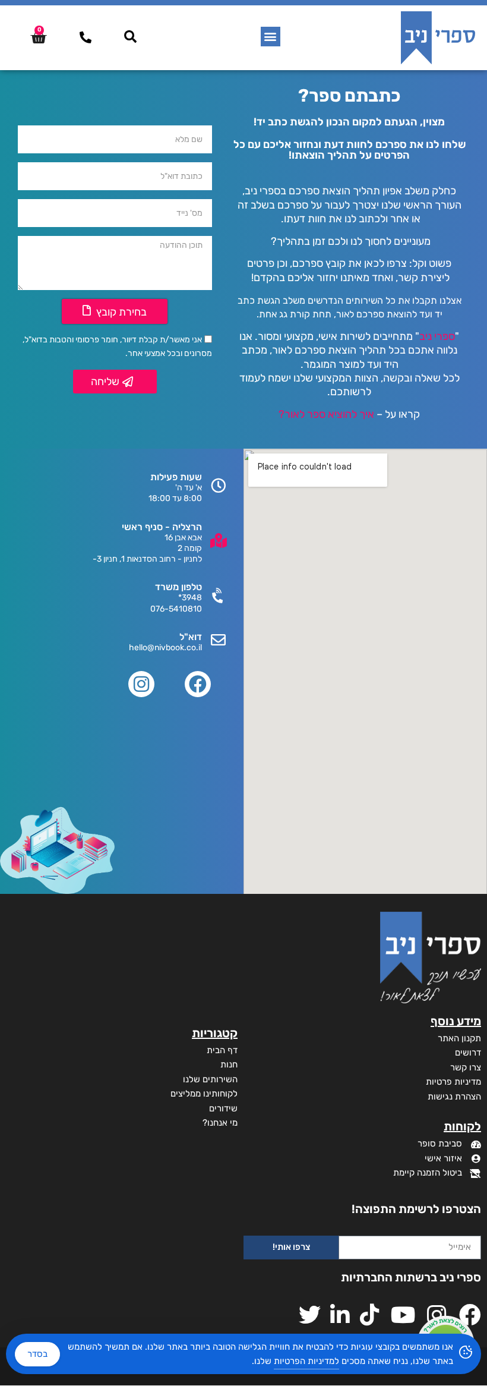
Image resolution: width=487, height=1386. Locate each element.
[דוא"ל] (218, 639)
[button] (270, 36)
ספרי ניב (437, 336)
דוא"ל (190, 636)
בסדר (37, 1354)
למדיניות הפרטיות (306, 1361)
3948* (190, 598)
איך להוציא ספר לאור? (326, 414)
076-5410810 (176, 609)
